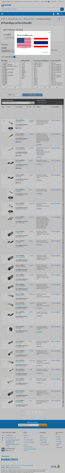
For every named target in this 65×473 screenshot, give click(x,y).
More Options (45, 52)
